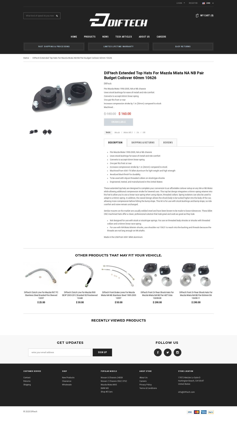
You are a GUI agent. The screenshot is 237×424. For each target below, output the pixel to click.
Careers (143, 381)
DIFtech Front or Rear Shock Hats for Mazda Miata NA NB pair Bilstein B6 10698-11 (91, 295)
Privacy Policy (145, 385)
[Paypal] (211, 412)
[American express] (204, 412)
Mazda (117, 132)
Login (179, 3)
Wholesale (67, 385)
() (207, 15)
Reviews (168, 142)
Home (26, 58)
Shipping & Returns (143, 142)
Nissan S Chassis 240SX (112, 377)
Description (115, 142)
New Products (68, 377)
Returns (26, 381)
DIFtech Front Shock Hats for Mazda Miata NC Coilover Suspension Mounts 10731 (207, 295)
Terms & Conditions (148, 388)
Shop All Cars (107, 392)
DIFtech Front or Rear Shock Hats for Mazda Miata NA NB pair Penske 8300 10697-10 (169, 295)
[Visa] (189, 412)
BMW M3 (105, 388)
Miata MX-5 (128, 132)
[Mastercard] (196, 412)
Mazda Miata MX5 (109, 385)
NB (144, 132)
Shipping (27, 385)
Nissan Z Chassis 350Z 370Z (114, 381)
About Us (143, 377)
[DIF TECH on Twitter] (167, 352)
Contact (26, 377)
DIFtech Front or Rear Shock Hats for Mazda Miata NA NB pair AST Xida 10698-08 (52, 295)
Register (193, 3)
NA (138, 132)
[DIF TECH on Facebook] (157, 352)
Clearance (66, 381)
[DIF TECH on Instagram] (176, 352)
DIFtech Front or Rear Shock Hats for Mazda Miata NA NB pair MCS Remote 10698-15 (130, 295)
